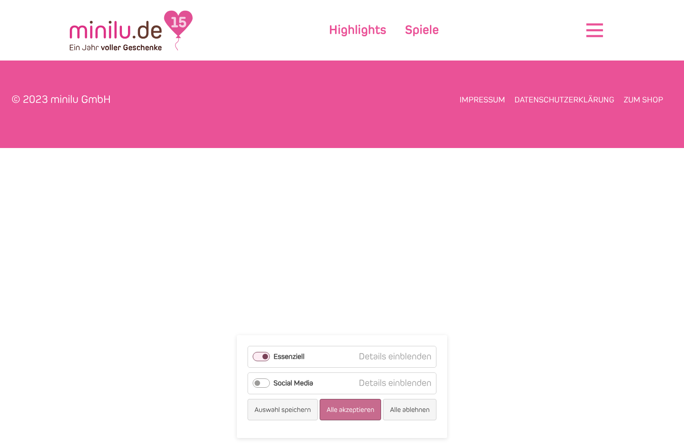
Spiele (422, 30)
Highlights (358, 30)
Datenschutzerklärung (564, 99)
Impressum (482, 99)
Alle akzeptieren (351, 409)
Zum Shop (643, 99)
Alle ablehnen (409, 409)
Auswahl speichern (283, 409)
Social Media (293, 383)
